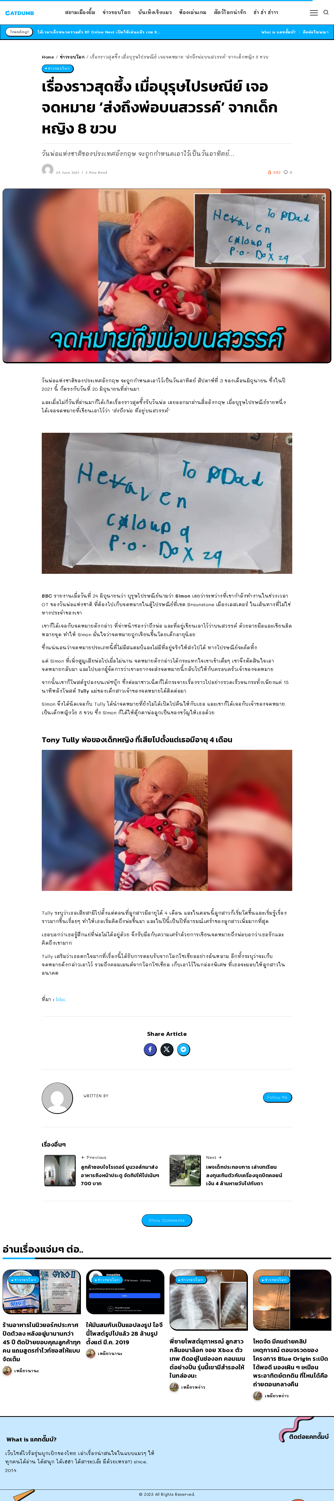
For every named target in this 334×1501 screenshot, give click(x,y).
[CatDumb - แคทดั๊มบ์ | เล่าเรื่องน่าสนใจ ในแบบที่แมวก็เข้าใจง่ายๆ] (19, 12)
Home (48, 57)
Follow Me (277, 1097)
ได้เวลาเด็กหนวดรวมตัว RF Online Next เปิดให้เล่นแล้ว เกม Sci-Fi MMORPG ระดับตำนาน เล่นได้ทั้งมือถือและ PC (147, 32)
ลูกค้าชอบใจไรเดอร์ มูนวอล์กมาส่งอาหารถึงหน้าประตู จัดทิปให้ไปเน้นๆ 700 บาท (120, 1175)
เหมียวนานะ (26, 1370)
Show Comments (167, 1220)
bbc (61, 999)
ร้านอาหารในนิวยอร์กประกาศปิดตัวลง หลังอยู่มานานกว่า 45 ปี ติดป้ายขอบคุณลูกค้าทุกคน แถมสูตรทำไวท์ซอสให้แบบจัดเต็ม (42, 1342)
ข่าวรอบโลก (72, 57)
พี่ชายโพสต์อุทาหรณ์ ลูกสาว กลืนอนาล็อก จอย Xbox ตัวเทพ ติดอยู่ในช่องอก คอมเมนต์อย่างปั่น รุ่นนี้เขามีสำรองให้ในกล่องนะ (207, 1358)
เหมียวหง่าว (193, 1387)
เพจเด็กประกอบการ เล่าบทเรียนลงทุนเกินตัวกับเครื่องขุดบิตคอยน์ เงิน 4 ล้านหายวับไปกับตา (244, 1175)
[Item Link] (41, 1291)
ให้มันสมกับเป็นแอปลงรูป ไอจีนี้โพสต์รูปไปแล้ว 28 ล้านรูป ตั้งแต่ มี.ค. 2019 (124, 1333)
